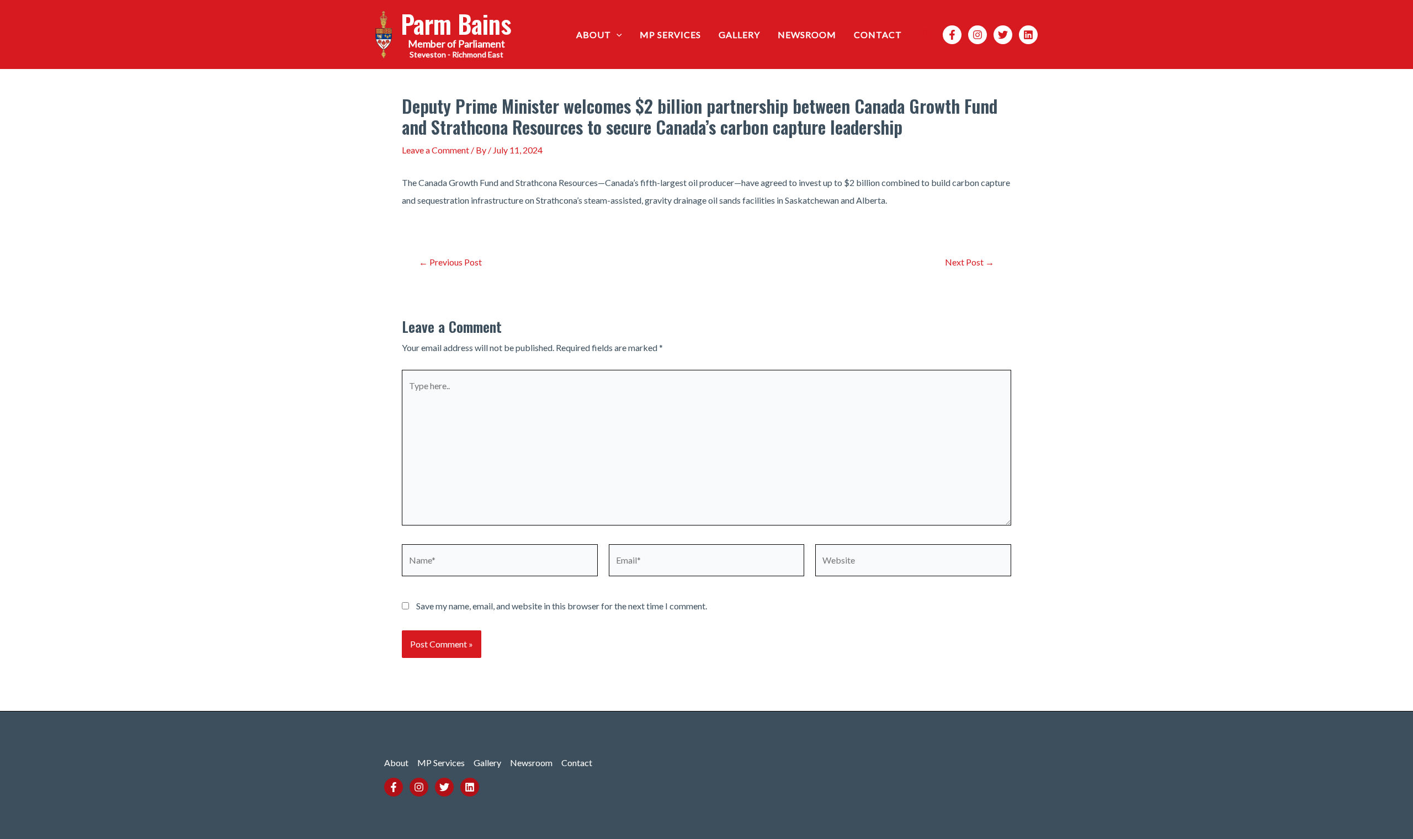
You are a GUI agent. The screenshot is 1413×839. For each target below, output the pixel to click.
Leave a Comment (435, 150)
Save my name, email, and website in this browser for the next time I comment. (561, 606)
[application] (616, 35)
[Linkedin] (1028, 34)
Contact (878, 34)
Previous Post (450, 262)
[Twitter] (1003, 34)
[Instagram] (977, 34)
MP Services (670, 34)
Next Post (969, 262)
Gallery (739, 34)
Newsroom (807, 34)
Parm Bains (456, 23)
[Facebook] (952, 34)
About (593, 34)
